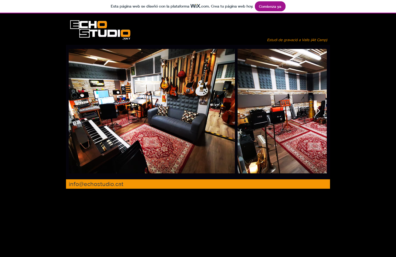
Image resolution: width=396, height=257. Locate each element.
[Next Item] (317, 111)
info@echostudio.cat (96, 184)
